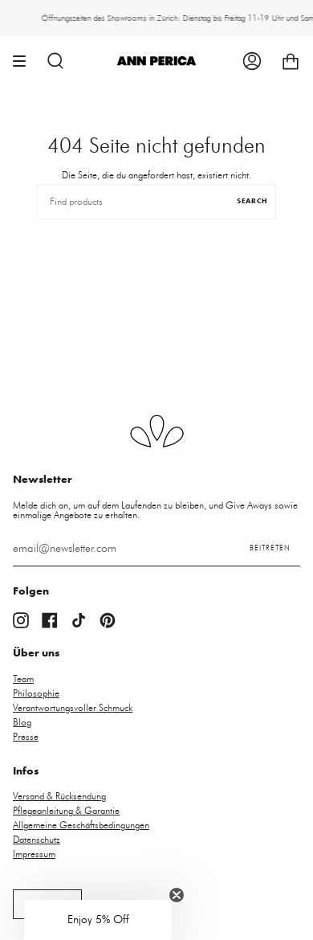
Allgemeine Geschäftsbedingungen (81, 825)
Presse (26, 737)
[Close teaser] (177, 895)
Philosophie (36, 693)
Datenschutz (36, 839)
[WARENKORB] (290, 61)
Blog (22, 722)
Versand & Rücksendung (59, 796)
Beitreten (270, 548)
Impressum (34, 854)
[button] (98, 920)
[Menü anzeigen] (25, 61)
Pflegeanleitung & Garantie (66, 810)
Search (252, 201)
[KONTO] (252, 61)
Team (23, 679)
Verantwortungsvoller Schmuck (72, 708)
